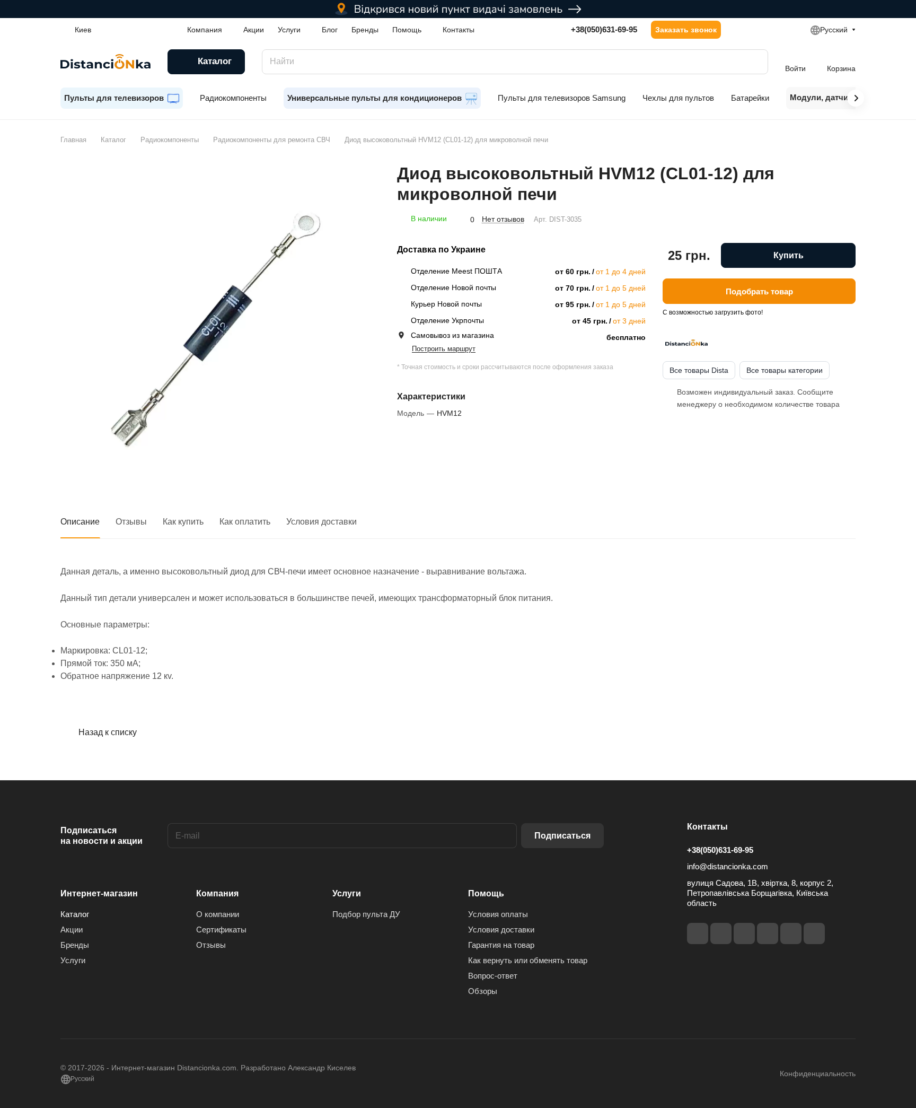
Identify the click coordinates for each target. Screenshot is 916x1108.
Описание (80, 521)
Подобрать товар (759, 290)
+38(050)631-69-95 (604, 29)
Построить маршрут (443, 349)
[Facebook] (697, 933)
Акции (71, 929)
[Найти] (755, 61)
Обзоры (482, 991)
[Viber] (791, 933)
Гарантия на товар (501, 944)
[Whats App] (814, 933)
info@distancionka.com (727, 866)
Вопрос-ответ (492, 975)
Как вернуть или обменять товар (527, 960)
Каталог (74, 914)
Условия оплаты (498, 914)
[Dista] (686, 342)
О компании (217, 914)
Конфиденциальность (818, 1073)
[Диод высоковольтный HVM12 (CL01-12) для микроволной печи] (217, 320)
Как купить (183, 521)
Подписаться (562, 835)
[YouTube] (767, 933)
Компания (217, 893)
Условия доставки (321, 521)
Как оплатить (244, 521)
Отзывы (131, 521)
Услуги (72, 960)
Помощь (486, 893)
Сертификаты (221, 929)
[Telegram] (744, 933)
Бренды (74, 944)
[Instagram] (721, 933)
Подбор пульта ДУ (366, 914)
